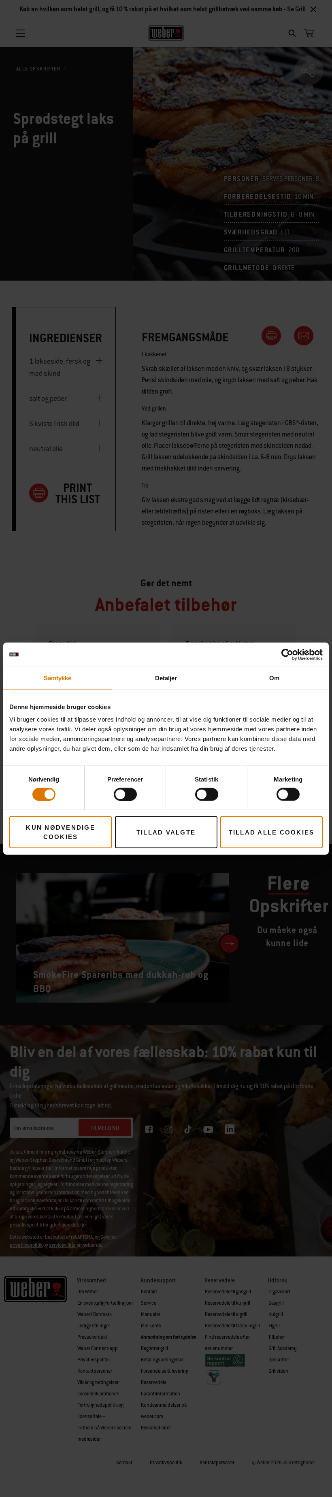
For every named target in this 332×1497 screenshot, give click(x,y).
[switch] (125, 794)
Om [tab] (274, 677)
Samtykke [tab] (58, 677)
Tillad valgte (166, 831)
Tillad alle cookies (272, 831)
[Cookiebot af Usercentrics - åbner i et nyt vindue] (287, 654)
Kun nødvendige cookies (60, 832)
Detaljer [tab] (166, 677)
